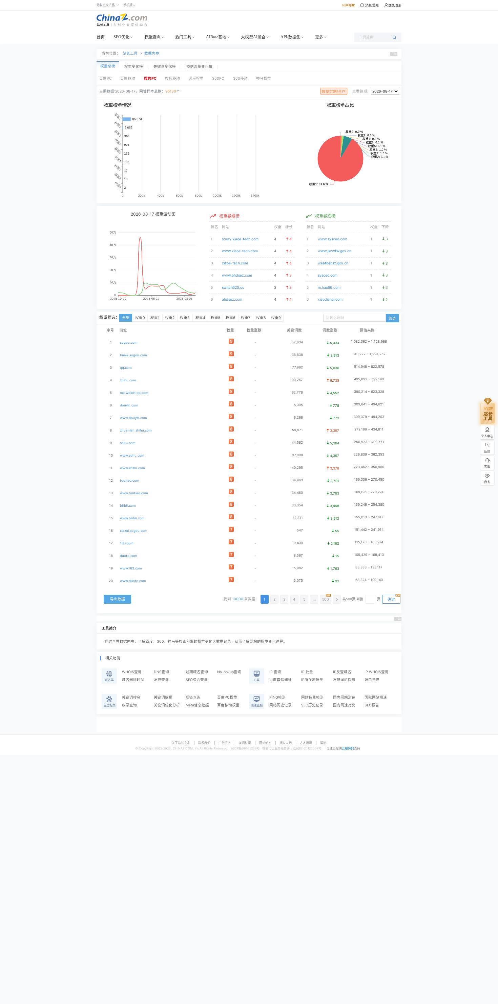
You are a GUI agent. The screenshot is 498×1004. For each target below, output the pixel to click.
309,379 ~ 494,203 (369, 417)
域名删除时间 (133, 680)
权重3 (185, 318)
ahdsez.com (232, 299)
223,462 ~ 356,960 (369, 467)
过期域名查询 (197, 672)
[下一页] (337, 599)
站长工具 (130, 53)
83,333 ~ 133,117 (368, 567)
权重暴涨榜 (229, 216)
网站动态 (265, 742)
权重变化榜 (133, 67)
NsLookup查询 (229, 672)
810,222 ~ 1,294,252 (369, 354)
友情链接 (245, 742)
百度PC (105, 78)
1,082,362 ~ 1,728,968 (369, 341)
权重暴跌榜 (325, 216)
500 (325, 599)
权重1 (155, 318)
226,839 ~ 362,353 (369, 454)
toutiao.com (129, 480)
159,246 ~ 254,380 (369, 504)
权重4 (200, 318)
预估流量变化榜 (199, 67)
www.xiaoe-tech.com (240, 251)
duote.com (128, 556)
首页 (101, 37)
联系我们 (204, 742)
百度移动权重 (228, 705)
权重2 (169, 318)
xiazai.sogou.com (133, 531)
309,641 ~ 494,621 (369, 404)
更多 (319, 37)
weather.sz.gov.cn (333, 263)
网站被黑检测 (312, 697)
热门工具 (183, 37)
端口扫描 (372, 680)
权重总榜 (107, 66)
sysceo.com (327, 275)
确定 (391, 599)
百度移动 (127, 78)
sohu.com (127, 443)
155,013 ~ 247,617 (368, 517)
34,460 (297, 493)
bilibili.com (128, 505)
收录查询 (129, 705)
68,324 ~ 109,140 (369, 580)
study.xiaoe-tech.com (240, 239)
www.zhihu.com (132, 468)
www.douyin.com (133, 418)
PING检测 (277, 697)
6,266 (298, 417)
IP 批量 (307, 672)
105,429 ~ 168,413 (369, 555)
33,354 (297, 505)
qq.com (125, 367)
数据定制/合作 (334, 91)
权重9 (276, 318)
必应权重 (196, 78)
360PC (218, 78)
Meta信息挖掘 (197, 705)
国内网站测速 (344, 697)
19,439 (297, 543)
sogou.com (128, 342)
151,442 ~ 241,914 (368, 529)
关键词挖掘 (163, 697)
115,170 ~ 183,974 (369, 542)
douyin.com (129, 405)
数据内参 (151, 53)
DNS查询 (161, 672)
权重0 (140, 318)
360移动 (240, 78)
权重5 (215, 318)
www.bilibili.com (132, 518)
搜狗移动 (172, 78)
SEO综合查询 (197, 680)
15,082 (297, 568)
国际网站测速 (376, 697)
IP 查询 (275, 672)
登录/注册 (394, 5)
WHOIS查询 (132, 672)
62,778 (297, 392)
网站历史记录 (280, 705)
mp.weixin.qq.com (134, 393)
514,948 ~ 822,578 (369, 366)
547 (300, 530)
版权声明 (285, 742)
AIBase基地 (216, 37)
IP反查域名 (342, 672)
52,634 (297, 342)
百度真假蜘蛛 (280, 680)
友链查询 (161, 680)
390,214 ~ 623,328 (369, 392)
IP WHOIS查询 (377, 672)
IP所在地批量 (312, 680)
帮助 (323, 742)
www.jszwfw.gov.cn (334, 251)
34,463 (297, 480)
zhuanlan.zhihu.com (135, 430)
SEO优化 (121, 37)
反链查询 (193, 697)
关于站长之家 (181, 742)
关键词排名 (131, 697)
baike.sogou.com (133, 355)
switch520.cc (233, 287)
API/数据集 (290, 37)
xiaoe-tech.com (235, 263)
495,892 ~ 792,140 (369, 379)
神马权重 (263, 78)
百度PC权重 (227, 697)
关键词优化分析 (167, 705)
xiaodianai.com (330, 299)
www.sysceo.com (332, 239)
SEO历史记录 (312, 705)
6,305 (298, 405)
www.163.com (131, 568)
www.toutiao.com (134, 493)
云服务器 (348, 748)
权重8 (261, 318)
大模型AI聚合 (253, 37)
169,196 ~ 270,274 (368, 492)
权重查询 (152, 37)
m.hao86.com (329, 287)
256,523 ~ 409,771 (369, 442)
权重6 (230, 318)
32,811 (297, 518)
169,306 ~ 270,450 (369, 479)
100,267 (296, 380)
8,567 (298, 555)
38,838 (297, 355)
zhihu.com (128, 380)
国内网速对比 (344, 705)
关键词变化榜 (164, 67)
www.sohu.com (132, 455)
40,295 (297, 467)
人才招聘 (306, 742)
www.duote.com (133, 581)
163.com (126, 543)
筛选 (392, 318)
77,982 (297, 367)
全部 (125, 318)
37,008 (297, 455)
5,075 (298, 580)
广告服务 (225, 742)
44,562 (297, 442)
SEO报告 (372, 705)
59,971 (297, 430)
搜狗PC (150, 78)
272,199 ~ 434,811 (368, 429)
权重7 (245, 318)
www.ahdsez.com (237, 275)
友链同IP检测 (344, 680)
